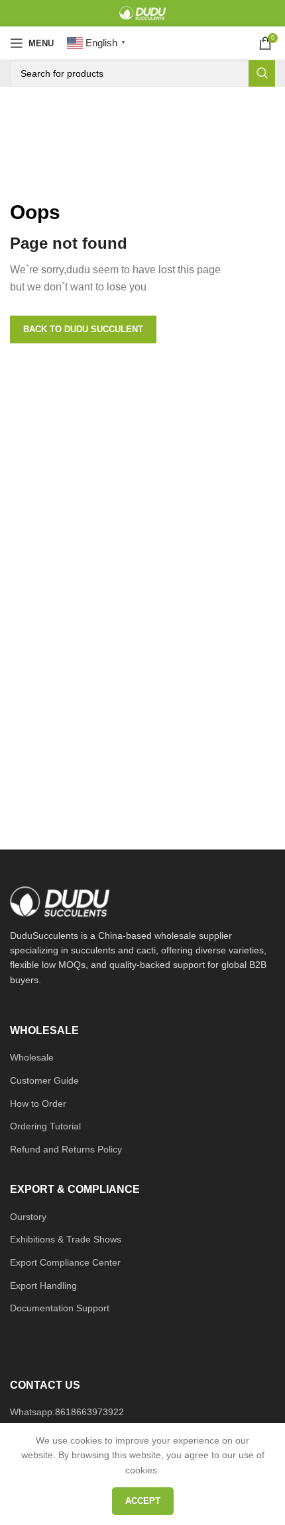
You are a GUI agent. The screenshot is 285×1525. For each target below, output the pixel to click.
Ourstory (28, 1216)
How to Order (38, 1103)
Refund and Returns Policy (66, 1149)
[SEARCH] (262, 73)
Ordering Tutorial (45, 1126)
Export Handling (43, 1285)
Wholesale (32, 1057)
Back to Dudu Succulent (83, 329)
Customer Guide (44, 1080)
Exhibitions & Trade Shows (65, 1239)
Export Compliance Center (65, 1262)
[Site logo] (142, 12)
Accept (142, 1501)
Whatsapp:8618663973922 (67, 1412)
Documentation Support (59, 1308)
